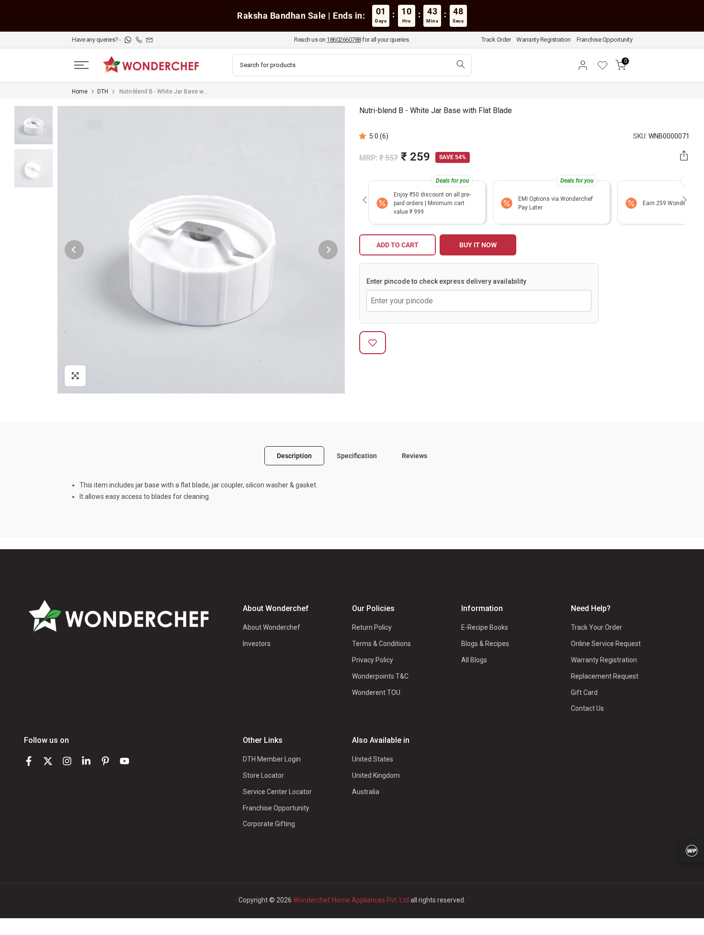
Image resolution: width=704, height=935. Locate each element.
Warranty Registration (543, 39)
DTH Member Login (272, 759)
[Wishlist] (605, 65)
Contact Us (587, 708)
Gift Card (584, 692)
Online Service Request (606, 643)
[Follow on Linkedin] (86, 761)
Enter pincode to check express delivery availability (446, 281)
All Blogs (474, 660)
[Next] (328, 249)
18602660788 (344, 39)
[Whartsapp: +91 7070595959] (128, 39)
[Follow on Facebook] (29, 761)
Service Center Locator (277, 792)
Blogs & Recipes (485, 643)
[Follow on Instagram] (67, 761)
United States (372, 759)
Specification (357, 456)
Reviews (414, 456)
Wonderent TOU (376, 692)
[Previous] (74, 249)
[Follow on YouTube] (124, 761)
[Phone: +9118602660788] (139, 39)
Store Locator (263, 775)
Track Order (496, 39)
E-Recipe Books (484, 627)
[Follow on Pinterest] (105, 761)
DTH (102, 91)
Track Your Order (596, 627)
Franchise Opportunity (605, 39)
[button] (364, 136)
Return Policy (372, 627)
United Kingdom (376, 775)
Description (294, 456)
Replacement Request (604, 676)
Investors (257, 643)
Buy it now (478, 245)
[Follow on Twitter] (48, 761)
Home (80, 91)
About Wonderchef (271, 627)
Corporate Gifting (269, 824)
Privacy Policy (372, 660)
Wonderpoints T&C (380, 676)
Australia (365, 792)
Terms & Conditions (381, 643)
